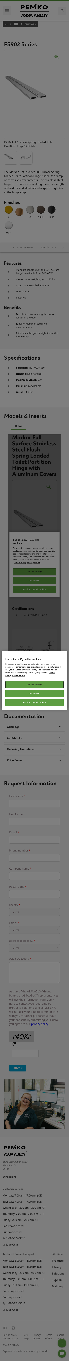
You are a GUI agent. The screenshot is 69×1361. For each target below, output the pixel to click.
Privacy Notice (18, 675)
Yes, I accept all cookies (34, 702)
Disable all (34, 693)
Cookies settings (34, 684)
